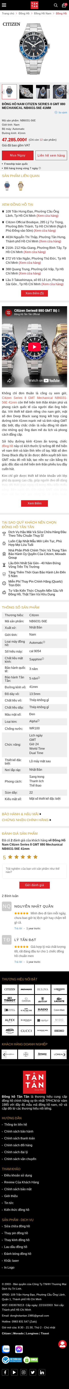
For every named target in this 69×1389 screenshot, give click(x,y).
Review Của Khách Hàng (21, 1182)
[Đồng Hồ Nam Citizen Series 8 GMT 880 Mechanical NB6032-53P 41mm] (21, 186)
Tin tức (9, 1203)
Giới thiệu (11, 1196)
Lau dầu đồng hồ (15, 1247)
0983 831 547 (20, 1321)
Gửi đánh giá (34, 885)
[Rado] (43, 1010)
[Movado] (26, 989)
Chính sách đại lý (16, 1152)
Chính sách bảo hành (18, 1131)
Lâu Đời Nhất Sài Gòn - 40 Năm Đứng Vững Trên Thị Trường (34, 565)
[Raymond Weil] (43, 1031)
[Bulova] (43, 989)
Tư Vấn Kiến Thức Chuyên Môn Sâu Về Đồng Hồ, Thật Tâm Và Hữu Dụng (35, 592)
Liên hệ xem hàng (51, 155)
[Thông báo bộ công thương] (12, 1362)
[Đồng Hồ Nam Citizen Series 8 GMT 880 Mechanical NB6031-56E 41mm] (34, 80)
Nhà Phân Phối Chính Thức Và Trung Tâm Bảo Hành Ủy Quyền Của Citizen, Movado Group (37, 554)
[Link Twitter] (33, 1373)
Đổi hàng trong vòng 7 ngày (21, 168)
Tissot (45, 1333)
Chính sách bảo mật (17, 1189)
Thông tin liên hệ (15, 1124)
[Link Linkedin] (42, 1373)
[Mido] (59, 1020)
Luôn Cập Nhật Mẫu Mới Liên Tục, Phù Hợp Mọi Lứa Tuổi (35, 543)
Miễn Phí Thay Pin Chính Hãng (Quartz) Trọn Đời (35, 583)
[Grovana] (26, 1020)
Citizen (6, 1333)
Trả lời (18, 928)
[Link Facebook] (5, 1373)
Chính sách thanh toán (19, 1138)
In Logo (9, 1267)
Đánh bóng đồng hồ (17, 1253)
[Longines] (59, 989)
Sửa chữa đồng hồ (17, 1226)
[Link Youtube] (14, 1373)
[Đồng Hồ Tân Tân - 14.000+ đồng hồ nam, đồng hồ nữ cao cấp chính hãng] (34, 5)
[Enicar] (10, 1031)
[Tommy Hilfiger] (10, 1010)
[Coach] (26, 1010)
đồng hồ (7, 446)
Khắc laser (11, 1260)
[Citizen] (10, 989)
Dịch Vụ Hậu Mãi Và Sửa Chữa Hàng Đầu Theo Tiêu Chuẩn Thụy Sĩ (37, 533)
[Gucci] (26, 1031)
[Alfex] (10, 1020)
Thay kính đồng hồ (17, 1240)
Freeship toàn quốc (16, 163)
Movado (18, 1333)
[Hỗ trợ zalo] (6, 1349)
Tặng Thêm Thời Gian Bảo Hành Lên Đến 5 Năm (37, 574)
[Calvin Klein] (59, 1010)
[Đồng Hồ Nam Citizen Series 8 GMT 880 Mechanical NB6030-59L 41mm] (7, 186)
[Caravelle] (43, 1020)
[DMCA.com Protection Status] (30, 1362)
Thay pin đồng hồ (16, 1233)
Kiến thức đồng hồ (16, 1209)
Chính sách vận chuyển (20, 1159)
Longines (32, 1333)
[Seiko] (59, 1031)
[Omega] (26, 1000)
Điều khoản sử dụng (18, 1175)
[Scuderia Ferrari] (43, 1000)
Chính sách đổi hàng (18, 1145)
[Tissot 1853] (10, 1000)
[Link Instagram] (23, 1373)
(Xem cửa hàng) (47, 215)
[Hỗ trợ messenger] (19, 1349)
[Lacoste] (59, 1000)
